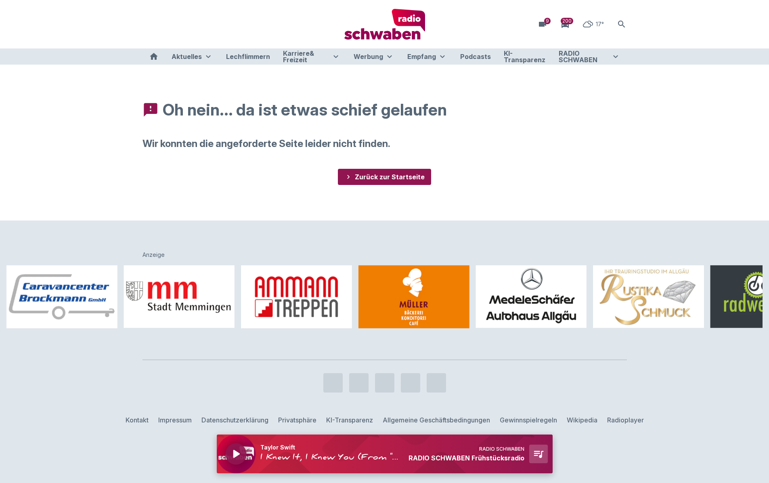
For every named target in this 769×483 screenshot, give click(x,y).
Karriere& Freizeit (298, 56)
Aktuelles (187, 56)
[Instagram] (167, 24)
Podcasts (475, 56)
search (622, 24)
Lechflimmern (248, 56)
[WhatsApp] (199, 24)
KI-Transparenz (524, 56)
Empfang (421, 56)
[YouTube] (183, 24)
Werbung (368, 56)
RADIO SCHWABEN (578, 56)
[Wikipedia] (215, 24)
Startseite (153, 56)
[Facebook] (150, 24)
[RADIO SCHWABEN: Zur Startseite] (384, 24)
